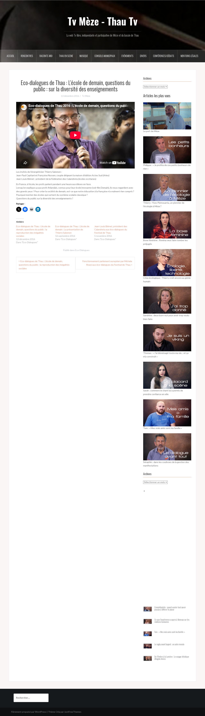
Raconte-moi (46, 56)
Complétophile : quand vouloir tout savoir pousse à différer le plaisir (170, 608)
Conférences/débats (163, 56)
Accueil (10, 56)
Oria (58, 711)
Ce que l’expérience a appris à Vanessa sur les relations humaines (171, 620)
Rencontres (27, 56)
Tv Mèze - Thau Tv (102, 21)
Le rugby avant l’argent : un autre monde (169, 644)
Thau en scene (66, 56)
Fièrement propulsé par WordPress (28, 711)
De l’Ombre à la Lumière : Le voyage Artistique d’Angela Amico (171, 657)
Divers (143, 56)
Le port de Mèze (151, 131)
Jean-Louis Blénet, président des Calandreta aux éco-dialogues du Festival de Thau (110, 229)
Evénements (127, 56)
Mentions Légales (189, 56)
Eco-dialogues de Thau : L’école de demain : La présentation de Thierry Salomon (72, 229)
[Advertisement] (167, 553)
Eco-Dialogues (82, 250)
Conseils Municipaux (104, 56)
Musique (84, 56)
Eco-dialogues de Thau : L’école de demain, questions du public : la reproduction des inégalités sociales (44, 265)
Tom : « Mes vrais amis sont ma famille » (162, 428)
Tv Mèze (86, 96)
